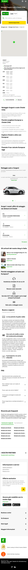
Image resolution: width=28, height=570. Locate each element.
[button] (14, 42)
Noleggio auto (4, 27)
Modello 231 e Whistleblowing (19, 561)
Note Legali (9, 561)
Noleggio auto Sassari (6, 433)
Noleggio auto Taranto (6, 430)
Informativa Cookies (5, 562)
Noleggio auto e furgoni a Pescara (20, 433)
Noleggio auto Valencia (19, 427)
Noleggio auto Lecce (5, 435)
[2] (15, 201)
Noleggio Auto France (13, 27)
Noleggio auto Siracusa (19, 430)
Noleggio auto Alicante (6, 427)
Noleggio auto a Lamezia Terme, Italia (20, 435)
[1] (13, 201)
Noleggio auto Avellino (6, 438)
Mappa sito (3, 561)
